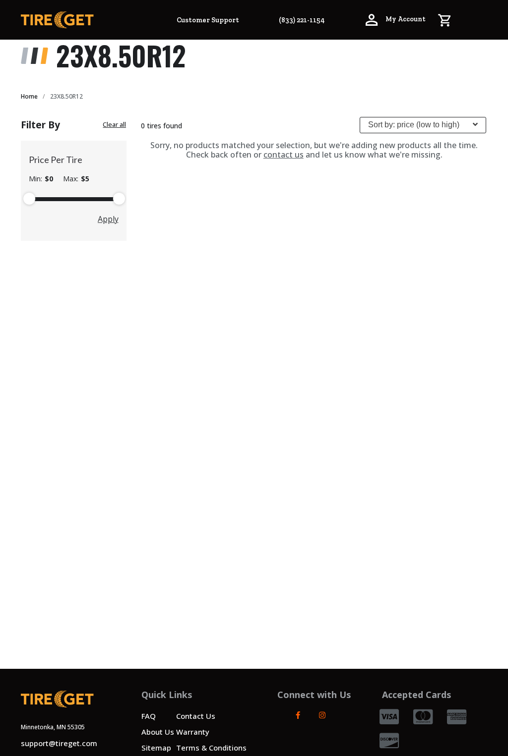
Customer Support (208, 20)
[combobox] (423, 125)
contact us (283, 154)
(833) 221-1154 (301, 20)
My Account (405, 19)
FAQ (148, 716)
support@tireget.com (59, 743)
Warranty (192, 732)
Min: (41, 178)
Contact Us (195, 716)
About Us (157, 732)
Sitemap (156, 748)
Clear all (114, 124)
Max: (76, 178)
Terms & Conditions (211, 748)
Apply (108, 219)
